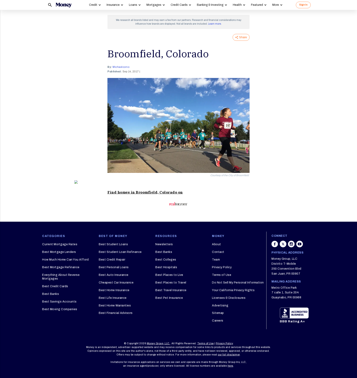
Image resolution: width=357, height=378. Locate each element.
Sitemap (218, 313)
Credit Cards (179, 4)
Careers (217, 320)
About (216, 244)
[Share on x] (283, 244)
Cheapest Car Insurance (116, 282)
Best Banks (50, 293)
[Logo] (64, 5)
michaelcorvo (121, 67)
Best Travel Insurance (171, 290)
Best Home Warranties (115, 305)
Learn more (214, 23)
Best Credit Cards (55, 286)
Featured (257, 4)
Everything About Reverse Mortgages (61, 276)
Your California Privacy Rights (233, 290)
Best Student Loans (113, 244)
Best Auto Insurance (114, 274)
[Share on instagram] (291, 244)
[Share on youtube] (299, 244)
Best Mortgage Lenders (59, 252)
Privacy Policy (222, 267)
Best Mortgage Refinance (61, 267)
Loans (133, 4)
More (275, 4)
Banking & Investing (210, 4)
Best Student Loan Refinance (120, 252)
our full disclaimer (229, 354)
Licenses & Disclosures (228, 297)
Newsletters (164, 244)
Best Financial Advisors (116, 313)
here (230, 365)
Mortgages (153, 4)
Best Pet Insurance (169, 297)
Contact (218, 252)
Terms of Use (221, 274)
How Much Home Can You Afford (65, 259)
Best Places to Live (169, 274)
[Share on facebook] (274, 244)
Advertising (220, 305)
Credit (93, 4)
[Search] (50, 5)
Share (243, 37)
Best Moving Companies (59, 309)
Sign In (303, 4)
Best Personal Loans (114, 267)
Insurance (113, 4)
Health (237, 4)
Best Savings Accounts (59, 301)
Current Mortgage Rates (59, 244)
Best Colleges (165, 259)
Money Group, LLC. (158, 343)
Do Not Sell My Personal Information (238, 282)
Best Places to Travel (170, 282)
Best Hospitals (166, 267)
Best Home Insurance (114, 290)
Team (216, 259)
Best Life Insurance (113, 297)
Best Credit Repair (112, 259)
